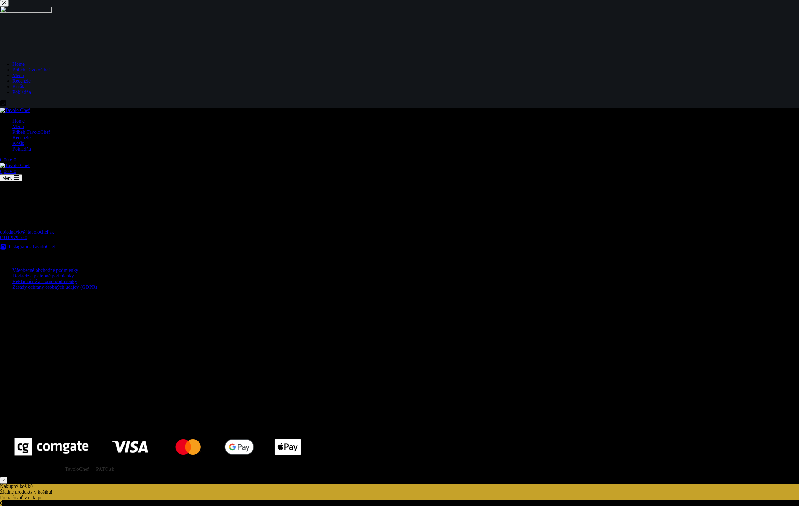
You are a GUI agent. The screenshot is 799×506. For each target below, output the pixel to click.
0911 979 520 (13, 237)
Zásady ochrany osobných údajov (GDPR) (54, 287)
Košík (18, 143)
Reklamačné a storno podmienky (44, 281)
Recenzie (21, 137)
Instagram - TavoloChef (32, 246)
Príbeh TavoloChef (31, 132)
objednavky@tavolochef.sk (27, 231)
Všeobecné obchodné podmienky (45, 270)
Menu (18, 126)
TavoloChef (77, 469)
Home (18, 120)
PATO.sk (105, 469)
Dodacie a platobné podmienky (43, 275)
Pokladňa (21, 149)
